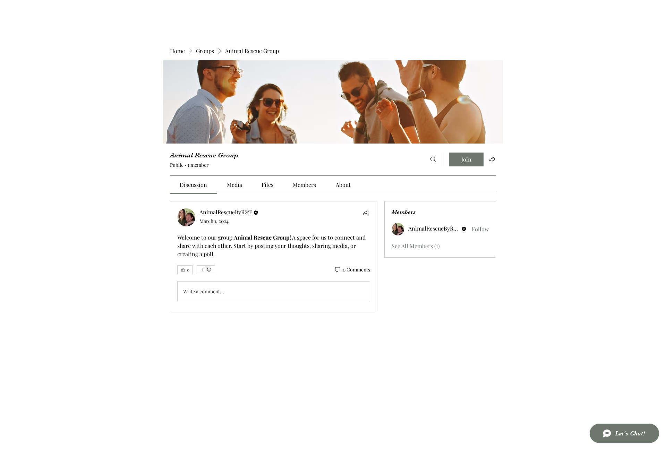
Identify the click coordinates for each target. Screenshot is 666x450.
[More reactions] (206, 269)
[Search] (433, 159)
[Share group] (492, 159)
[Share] (366, 212)
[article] (273, 256)
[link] (193, 184)
